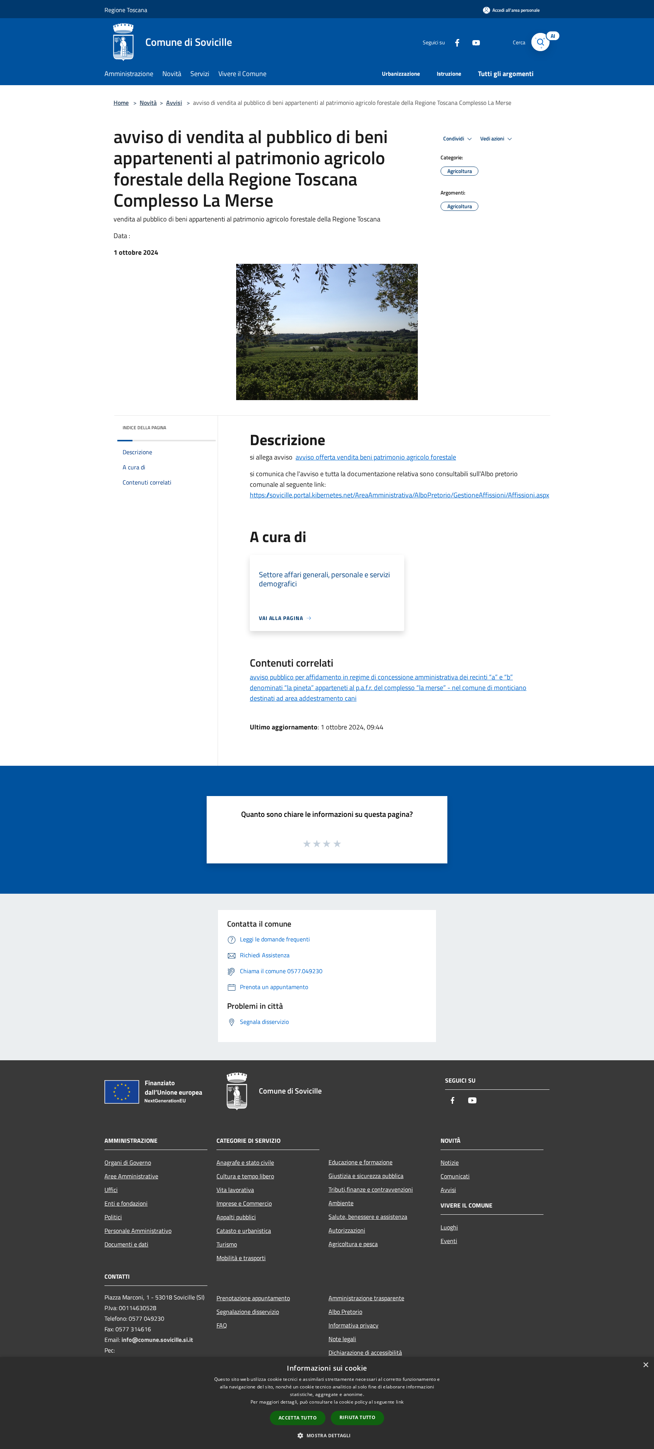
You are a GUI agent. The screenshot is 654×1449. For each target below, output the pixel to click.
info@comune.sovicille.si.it (157, 1339)
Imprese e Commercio (244, 1203)
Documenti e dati (126, 1244)
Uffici (111, 1189)
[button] (326, 1435)
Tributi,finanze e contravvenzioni (371, 1189)
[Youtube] (473, 42)
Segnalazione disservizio (247, 1311)
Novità (148, 102)
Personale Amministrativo (137, 1230)
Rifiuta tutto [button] (357, 1417)
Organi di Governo (127, 1162)
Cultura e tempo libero (245, 1176)
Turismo (226, 1244)
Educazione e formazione (360, 1162)
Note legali (342, 1338)
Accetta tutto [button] (298, 1418)
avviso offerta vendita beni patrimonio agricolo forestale (376, 457)
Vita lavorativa (235, 1189)
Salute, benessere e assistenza (368, 1216)
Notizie (450, 1162)
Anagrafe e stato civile (245, 1162)
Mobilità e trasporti (241, 1257)
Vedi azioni (492, 138)
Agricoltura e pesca (353, 1243)
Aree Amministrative (131, 1176)
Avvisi (174, 102)
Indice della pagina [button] (144, 427)
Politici (113, 1217)
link (399, 1402)
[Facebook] (454, 42)
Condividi (454, 138)
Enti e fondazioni (126, 1203)
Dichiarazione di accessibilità (365, 1352)
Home (121, 102)
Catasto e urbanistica (243, 1230)
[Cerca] (540, 42)
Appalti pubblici (236, 1217)
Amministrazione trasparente (366, 1298)
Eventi (449, 1240)
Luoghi (449, 1227)
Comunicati (455, 1176)
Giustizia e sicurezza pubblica (366, 1175)
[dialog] (327, 1403)
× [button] (645, 1365)
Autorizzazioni (347, 1230)
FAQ (221, 1325)
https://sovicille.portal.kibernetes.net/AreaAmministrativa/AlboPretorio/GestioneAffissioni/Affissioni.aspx (399, 495)
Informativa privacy (353, 1325)
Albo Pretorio (345, 1311)
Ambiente (341, 1203)
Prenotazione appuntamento (253, 1298)
